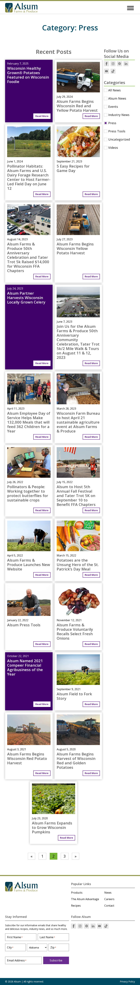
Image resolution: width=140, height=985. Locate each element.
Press (112, 123)
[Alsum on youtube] (106, 71)
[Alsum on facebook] (106, 63)
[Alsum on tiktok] (113, 71)
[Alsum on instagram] (113, 63)
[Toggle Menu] (130, 8)
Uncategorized (119, 139)
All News (114, 90)
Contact (109, 905)
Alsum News (117, 98)
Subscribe (56, 960)
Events (113, 107)
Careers (109, 899)
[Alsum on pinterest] (119, 63)
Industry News (118, 115)
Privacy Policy (127, 981)
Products (76, 892)
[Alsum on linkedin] (126, 63)
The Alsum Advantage (85, 899)
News (107, 892)
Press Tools (116, 131)
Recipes (76, 905)
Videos (113, 148)
